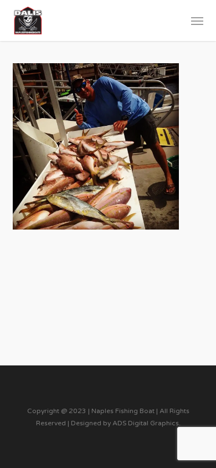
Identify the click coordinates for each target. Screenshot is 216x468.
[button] (197, 20)
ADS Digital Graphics (145, 423)
